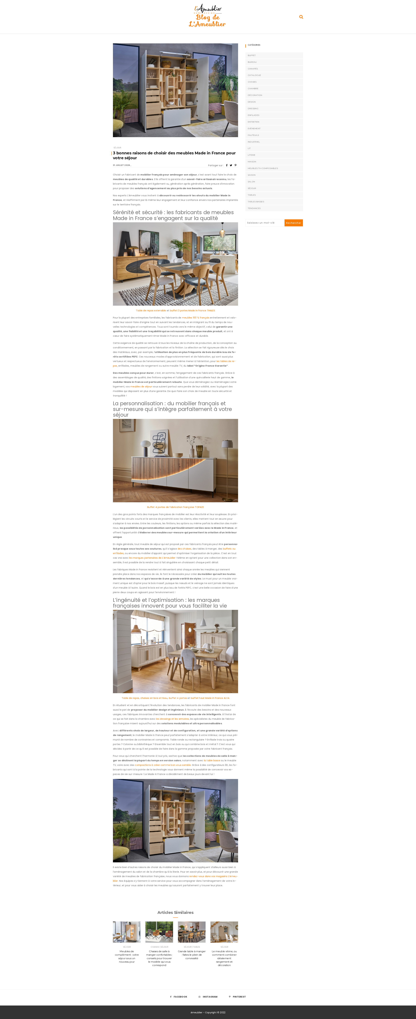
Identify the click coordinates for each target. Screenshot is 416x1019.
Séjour (117, 147)
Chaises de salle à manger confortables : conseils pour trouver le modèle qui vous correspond (159, 958)
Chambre (253, 88)
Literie (251, 155)
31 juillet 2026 (121, 165)
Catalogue (254, 75)
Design (252, 102)
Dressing (253, 108)
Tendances (254, 208)
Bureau (252, 62)
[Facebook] (227, 165)
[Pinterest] (235, 165)
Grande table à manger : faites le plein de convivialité (192, 955)
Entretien (253, 122)
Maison (252, 161)
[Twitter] (231, 165)
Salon (251, 181)
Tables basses (256, 201)
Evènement (254, 128)
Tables (196, 947)
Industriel (254, 142)
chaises (155, 947)
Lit (249, 148)
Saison (251, 175)
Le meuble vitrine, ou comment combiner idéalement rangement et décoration (224, 958)
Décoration (255, 95)
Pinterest (239, 996)
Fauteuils (253, 135)
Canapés (253, 68)
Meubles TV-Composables (263, 168)
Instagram (210, 996)
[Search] (301, 16)
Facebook (180, 996)
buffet (252, 55)
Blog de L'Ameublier (208, 20)
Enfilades (253, 115)
